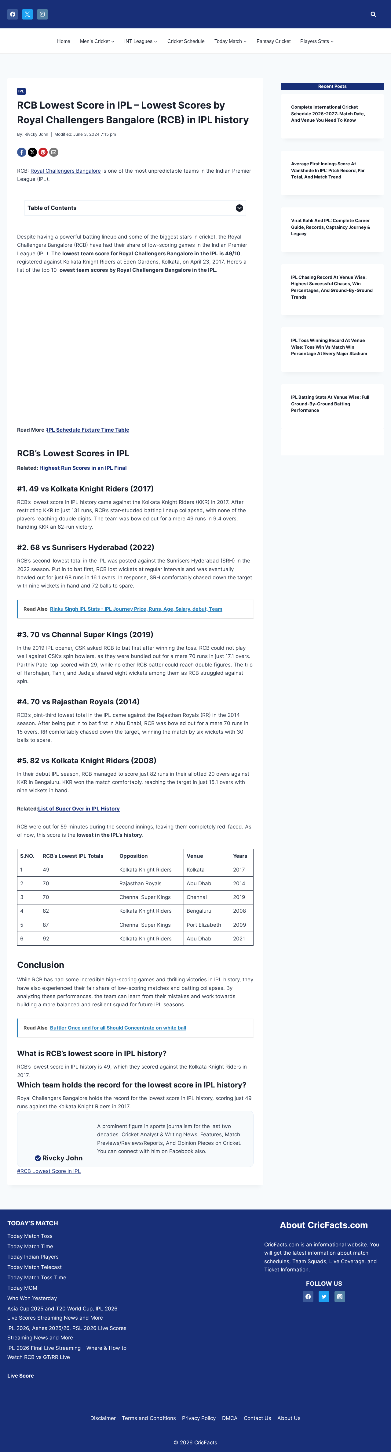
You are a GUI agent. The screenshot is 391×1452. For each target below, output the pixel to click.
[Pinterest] (43, 152)
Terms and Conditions (149, 1418)
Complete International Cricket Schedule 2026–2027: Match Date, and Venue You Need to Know (328, 113)
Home (63, 41)
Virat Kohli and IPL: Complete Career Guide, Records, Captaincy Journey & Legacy (330, 227)
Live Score (20, 1376)
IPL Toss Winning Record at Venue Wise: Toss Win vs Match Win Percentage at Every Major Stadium (329, 347)
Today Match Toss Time (36, 1277)
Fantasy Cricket (274, 41)
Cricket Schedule (186, 41)
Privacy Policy (199, 1418)
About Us (289, 1418)
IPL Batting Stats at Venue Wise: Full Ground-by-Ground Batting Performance (330, 403)
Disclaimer (103, 1418)
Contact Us (257, 1418)
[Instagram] (42, 14)
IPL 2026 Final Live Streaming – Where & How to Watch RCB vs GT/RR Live (66, 1352)
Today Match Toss (30, 1236)
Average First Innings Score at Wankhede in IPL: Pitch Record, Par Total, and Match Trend (328, 170)
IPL (21, 91)
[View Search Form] (371, 14)
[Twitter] (324, 1296)
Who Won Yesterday (32, 1298)
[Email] (53, 152)
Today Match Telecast (34, 1267)
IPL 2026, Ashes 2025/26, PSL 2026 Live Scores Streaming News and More (66, 1333)
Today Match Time (30, 1246)
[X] (27, 14)
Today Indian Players (33, 1257)
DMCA (230, 1418)
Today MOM (22, 1288)
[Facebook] (12, 14)
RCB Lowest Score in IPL (49, 1171)
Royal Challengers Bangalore (66, 171)
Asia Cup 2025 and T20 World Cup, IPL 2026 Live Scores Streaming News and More (62, 1313)
